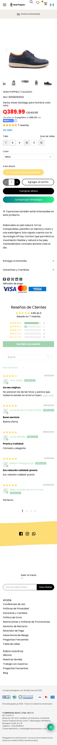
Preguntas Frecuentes (15, 639)
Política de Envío (12, 617)
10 (27, 142)
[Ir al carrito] (46, 5)
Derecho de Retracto (15, 626)
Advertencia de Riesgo (16, 635)
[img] (10, 376)
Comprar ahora (28, 191)
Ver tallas (7, 129)
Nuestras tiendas (12, 659)
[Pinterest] (12, 279)
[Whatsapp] (20, 279)
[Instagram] (27, 534)
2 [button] (27, 511)
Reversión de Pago (13, 630)
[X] (8, 279)
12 (41, 142)
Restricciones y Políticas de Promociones (26, 621)
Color (6, 151)
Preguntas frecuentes (15, 668)
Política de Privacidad (28, 740)
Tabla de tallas (11, 644)
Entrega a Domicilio (15, 261)
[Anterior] (6, 49)
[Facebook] (4, 279)
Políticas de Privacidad (16, 608)
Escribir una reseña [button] (28, 344)
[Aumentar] (17, 182)
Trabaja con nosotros (15, 664)
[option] (28, 49)
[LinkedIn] (16, 279)
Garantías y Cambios (16, 269)
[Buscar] (33, 4)
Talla (5, 136)
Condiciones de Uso (14, 604)
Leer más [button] (48, 395)
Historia (7, 655)
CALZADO (26, 92)
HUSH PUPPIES (11, 92)
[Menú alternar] (4, 5)
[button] (10, 125)
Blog (5, 673)
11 (34, 142)
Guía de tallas (47, 136)
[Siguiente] (50, 49)
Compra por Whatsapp (28, 199)
